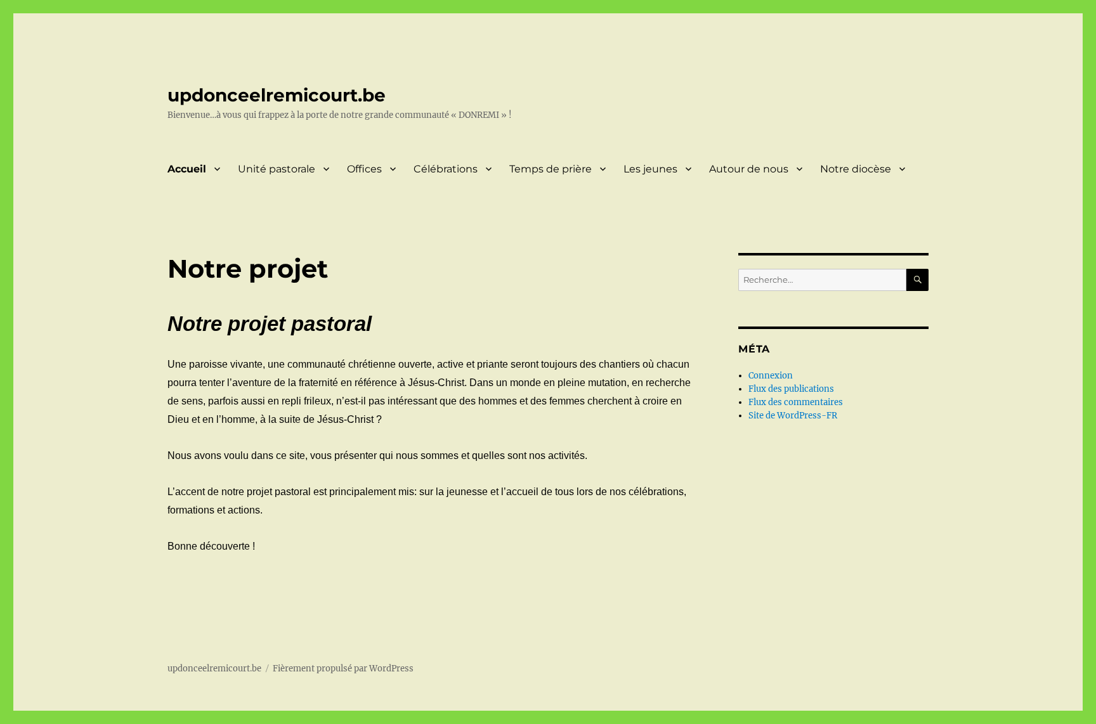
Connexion (770, 375)
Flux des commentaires (795, 402)
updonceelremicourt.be (276, 95)
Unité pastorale (276, 169)
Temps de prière (550, 169)
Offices (364, 169)
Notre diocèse (855, 169)
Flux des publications (791, 389)
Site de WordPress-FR (792, 415)
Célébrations (446, 169)
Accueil (186, 169)
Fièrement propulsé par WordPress (343, 668)
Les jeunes (650, 169)
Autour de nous (748, 169)
